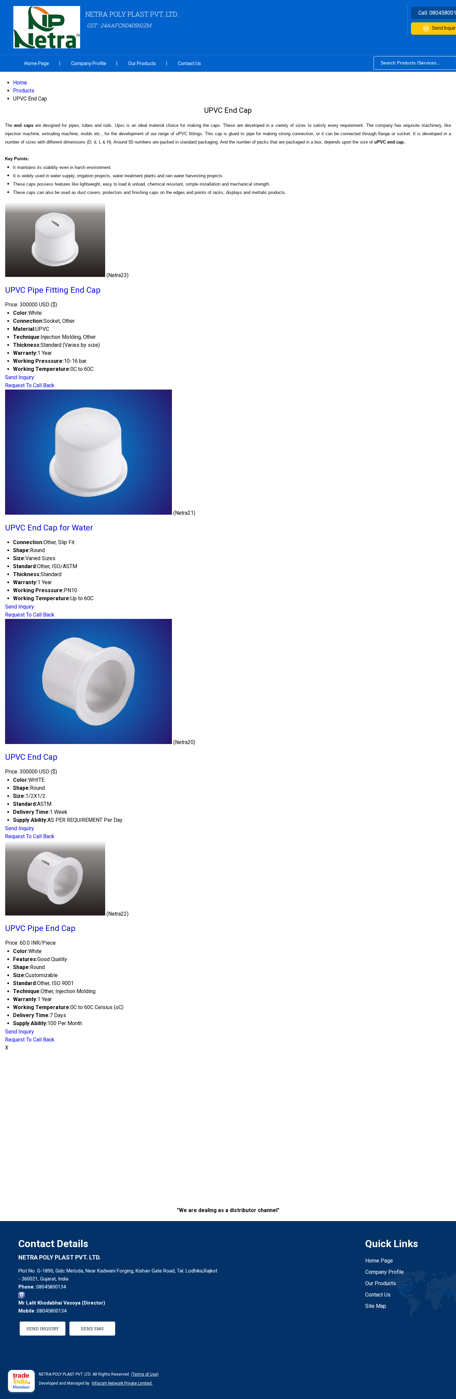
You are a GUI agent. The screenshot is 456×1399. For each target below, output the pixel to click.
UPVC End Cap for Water (49, 527)
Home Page (36, 63)
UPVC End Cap (31, 757)
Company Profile (88, 63)
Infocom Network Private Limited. (122, 1383)
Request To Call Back (29, 385)
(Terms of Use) (145, 1374)
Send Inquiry (19, 377)
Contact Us (189, 63)
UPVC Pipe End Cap (40, 928)
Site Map (375, 1306)
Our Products (142, 63)
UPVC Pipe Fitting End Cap (52, 290)
